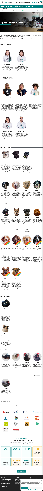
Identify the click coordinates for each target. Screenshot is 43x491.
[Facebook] (41, 2)
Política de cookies (27, 489)
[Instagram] (38, 2)
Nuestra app (16, 6)
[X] (39, 2)
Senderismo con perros (6, 483)
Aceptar (24, 487)
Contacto (32, 6)
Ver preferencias (38, 487)
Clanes (3, 484)
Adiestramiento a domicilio (6, 479)
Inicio (1, 8)
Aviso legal (14, 489)
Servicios (2, 6)
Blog (26, 6)
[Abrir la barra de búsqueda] (41, 6)
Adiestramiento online (5, 480)
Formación (10, 6)
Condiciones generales (20, 489)
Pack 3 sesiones (4, 482)
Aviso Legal (36, 489)
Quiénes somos (21, 6)
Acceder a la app (34, 2)
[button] (41, 480)
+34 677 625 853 (18, 2)
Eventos (29, 6)
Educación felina (4, 486)
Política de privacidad (32, 489)
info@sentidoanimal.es (25, 2)
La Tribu (7, 6)
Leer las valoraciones (21, 471)
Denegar (31, 487)
